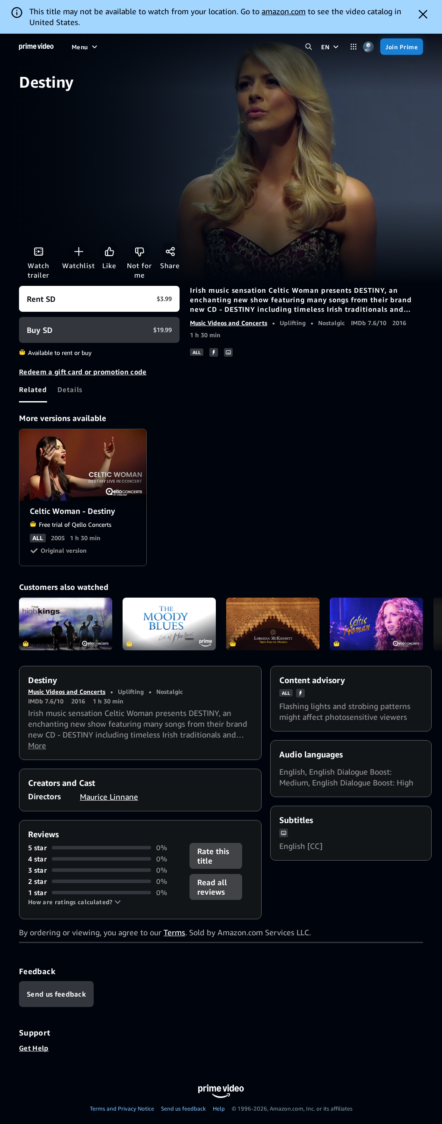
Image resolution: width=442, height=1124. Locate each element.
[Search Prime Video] (308, 47)
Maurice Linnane (109, 796)
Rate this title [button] (213, 855)
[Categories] (353, 47)
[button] (74, 902)
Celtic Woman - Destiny (83, 465)
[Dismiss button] (423, 14)
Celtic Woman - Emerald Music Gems (376, 624)
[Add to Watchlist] (78, 251)
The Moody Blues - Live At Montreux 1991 (169, 624)
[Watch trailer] (38, 251)
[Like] (109, 251)
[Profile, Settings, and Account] (368, 47)
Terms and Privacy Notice (122, 1108)
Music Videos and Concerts (228, 322)
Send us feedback (183, 1108)
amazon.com (284, 11)
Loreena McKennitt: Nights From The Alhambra (272, 624)
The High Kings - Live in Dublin (65, 624)
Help (219, 1108)
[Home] (36, 46)
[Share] (170, 251)
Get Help (34, 1048)
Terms (174, 932)
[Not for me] (139, 251)
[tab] (33, 389)
